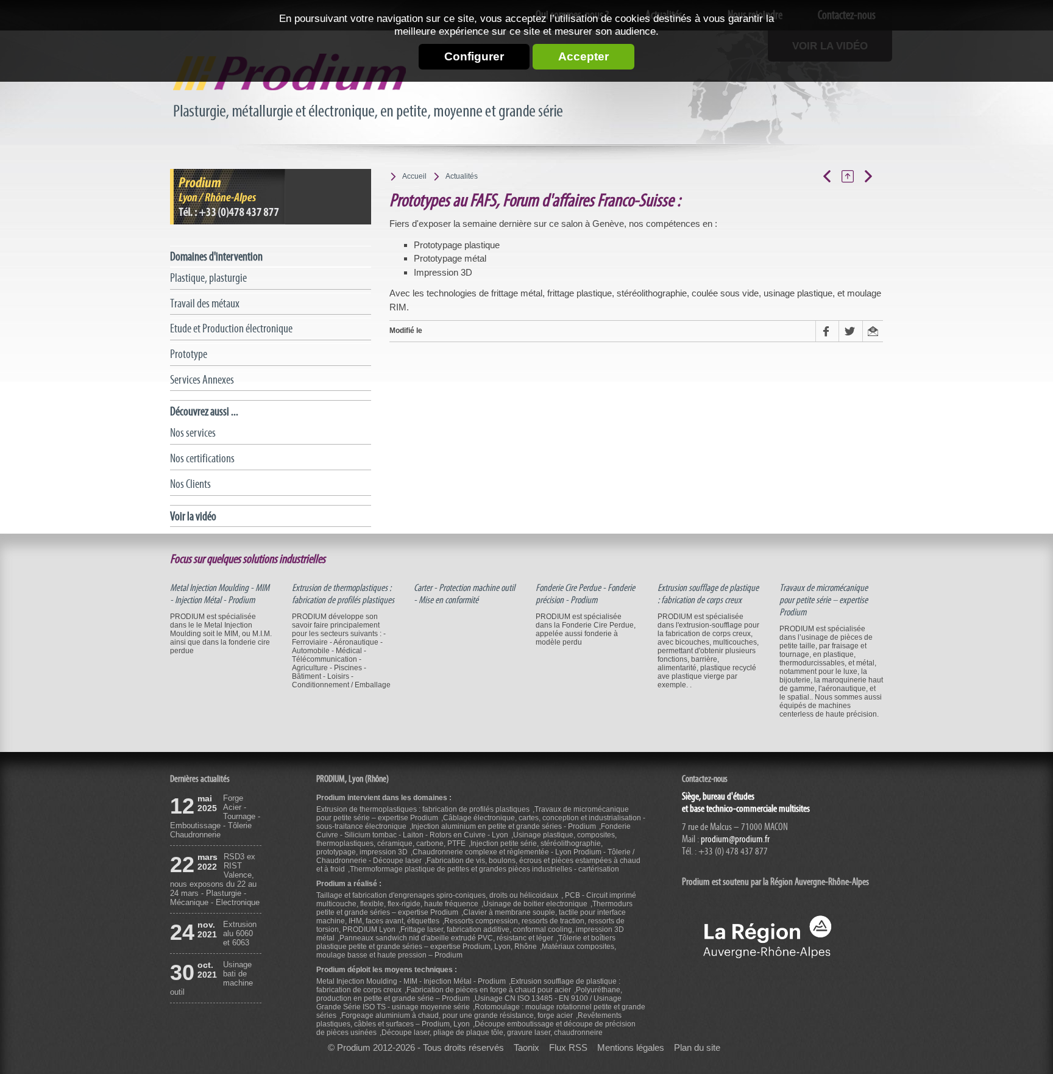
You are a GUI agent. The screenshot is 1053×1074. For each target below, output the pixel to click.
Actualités (461, 176)
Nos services (193, 433)
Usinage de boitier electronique (535, 904)
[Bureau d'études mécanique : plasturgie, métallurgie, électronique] (370, 87)
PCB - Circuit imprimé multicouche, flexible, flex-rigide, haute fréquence (476, 899)
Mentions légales (630, 1048)
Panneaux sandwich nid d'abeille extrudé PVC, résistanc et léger (446, 938)
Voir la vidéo (193, 516)
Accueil (414, 176)
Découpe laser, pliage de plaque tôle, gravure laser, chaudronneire (492, 1032)
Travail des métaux (204, 303)
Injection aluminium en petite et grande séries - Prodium (503, 826)
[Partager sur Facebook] (826, 331)
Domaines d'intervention (216, 256)
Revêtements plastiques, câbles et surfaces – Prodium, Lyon (469, 1019)
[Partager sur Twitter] (850, 331)
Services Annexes (202, 380)
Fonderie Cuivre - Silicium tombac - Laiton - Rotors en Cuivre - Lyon (473, 830)
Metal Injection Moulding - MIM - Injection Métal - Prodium (219, 594)
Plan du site (697, 1048)
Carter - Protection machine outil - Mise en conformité (464, 594)
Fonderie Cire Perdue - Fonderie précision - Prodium (585, 594)
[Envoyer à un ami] (872, 331)
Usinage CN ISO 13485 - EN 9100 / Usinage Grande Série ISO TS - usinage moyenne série (469, 1002)
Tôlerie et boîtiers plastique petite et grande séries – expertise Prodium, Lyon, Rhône (465, 942)
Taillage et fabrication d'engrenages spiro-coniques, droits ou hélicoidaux (437, 895)
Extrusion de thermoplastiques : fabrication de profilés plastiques (343, 594)
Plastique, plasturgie (208, 278)
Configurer (474, 56)
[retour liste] (852, 176)
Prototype (188, 354)
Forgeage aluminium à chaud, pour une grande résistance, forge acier (457, 1015)
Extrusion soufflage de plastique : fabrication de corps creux (708, 594)
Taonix (526, 1048)
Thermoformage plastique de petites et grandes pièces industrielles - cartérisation (484, 869)
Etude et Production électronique (231, 328)
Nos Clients (190, 484)
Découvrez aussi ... (204, 411)
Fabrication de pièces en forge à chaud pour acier (488, 990)
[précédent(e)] (831, 176)
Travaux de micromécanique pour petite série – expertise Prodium (823, 600)
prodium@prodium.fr (735, 839)
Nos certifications (202, 458)
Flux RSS (568, 1048)
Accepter (583, 56)
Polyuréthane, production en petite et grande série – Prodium (469, 994)
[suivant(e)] (872, 176)
